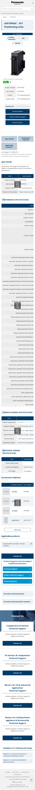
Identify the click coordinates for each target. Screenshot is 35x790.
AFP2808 (14, 511)
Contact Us (17, 643)
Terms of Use (15, 772)
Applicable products (9, 146)
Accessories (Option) (25, 139)
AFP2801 (14, 491)
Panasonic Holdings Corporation (18, 779)
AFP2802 (14, 501)
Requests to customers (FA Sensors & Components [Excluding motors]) (15, 755)
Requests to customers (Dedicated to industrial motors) (14, 761)
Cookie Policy (17, 774)
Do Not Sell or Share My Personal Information (17, 776)
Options (5, 17)
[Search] (32, 8)
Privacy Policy (25, 772)
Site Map (7, 772)
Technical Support (17, 111)
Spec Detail (9, 139)
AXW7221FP (15, 520)
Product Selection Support (18, 117)
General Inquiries (17, 122)
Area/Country (18, 782)
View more (17, 530)
